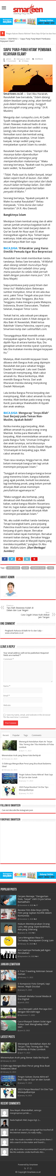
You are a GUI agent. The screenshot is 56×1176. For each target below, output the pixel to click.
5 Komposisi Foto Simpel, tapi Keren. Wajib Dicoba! (34, 985)
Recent (6, 735)
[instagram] (30, 1168)
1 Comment (11, 61)
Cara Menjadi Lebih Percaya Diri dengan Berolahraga (35, 1010)
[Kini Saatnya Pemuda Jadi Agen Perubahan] (8, 954)
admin (8, 59)
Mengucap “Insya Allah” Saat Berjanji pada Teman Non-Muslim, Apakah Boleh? (26, 416)
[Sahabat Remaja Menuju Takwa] (28, 8)
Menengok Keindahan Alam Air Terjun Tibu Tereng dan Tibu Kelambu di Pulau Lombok (36, 744)
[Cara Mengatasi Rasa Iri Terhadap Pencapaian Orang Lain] (8, 941)
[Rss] (25, 1168)
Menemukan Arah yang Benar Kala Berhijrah (21, 755)
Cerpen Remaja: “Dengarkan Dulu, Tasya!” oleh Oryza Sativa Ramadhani (34, 899)
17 (37, 905)
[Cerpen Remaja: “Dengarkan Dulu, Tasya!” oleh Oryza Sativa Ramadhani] (8, 900)
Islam (25, 568)
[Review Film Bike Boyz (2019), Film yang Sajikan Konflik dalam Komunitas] (8, 914)
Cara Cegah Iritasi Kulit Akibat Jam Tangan (35, 615)
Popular (16, 735)
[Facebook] (28, 1168)
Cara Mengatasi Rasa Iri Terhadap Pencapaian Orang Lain (36, 939)
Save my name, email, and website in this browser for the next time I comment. (27, 716)
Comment (8, 659)
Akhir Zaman (13, 568)
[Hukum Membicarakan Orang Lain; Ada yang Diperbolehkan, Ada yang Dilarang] (8, 927)
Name (6, 686)
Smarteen (33, 1164)
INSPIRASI (13, 39)
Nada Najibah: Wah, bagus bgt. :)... (25, 1120)
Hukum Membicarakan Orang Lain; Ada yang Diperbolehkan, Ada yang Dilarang (34, 926)
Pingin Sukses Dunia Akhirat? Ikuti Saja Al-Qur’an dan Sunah (34, 1078)
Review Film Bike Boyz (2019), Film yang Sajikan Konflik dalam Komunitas (35, 913)
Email (6, 695)
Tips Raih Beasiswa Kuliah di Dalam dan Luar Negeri (20, 608)
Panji (51, 568)
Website (7, 705)
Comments (36, 735)
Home (3, 39)
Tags (25, 735)
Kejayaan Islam (38, 568)
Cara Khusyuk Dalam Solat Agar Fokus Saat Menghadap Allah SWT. (34, 1024)
